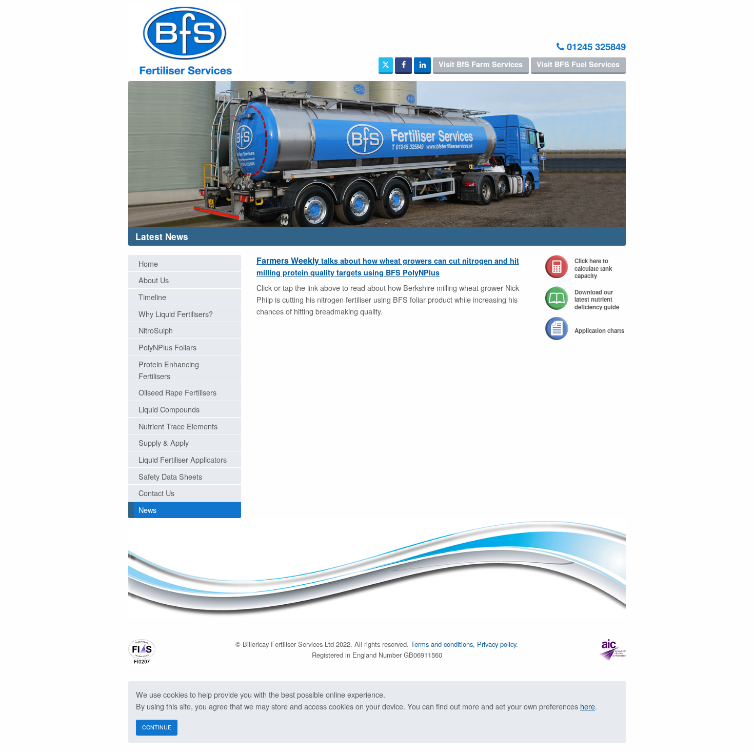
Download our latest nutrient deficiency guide (596, 299)
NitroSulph (155, 330)
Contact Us (156, 492)
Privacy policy (496, 644)
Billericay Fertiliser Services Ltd (185, 40)
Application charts (599, 330)
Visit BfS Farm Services (481, 64)
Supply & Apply (163, 442)
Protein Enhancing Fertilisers (168, 370)
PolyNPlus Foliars (167, 347)
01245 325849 (595, 46)
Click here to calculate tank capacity (593, 268)
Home (148, 263)
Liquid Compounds (169, 409)
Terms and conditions (442, 644)
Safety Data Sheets (170, 476)
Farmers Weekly (387, 265)
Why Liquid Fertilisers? (175, 313)
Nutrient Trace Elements (177, 426)
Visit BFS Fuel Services (578, 64)
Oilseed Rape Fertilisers (177, 392)
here (587, 706)
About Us (153, 279)
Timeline (152, 296)
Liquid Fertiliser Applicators (182, 459)
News (147, 509)
